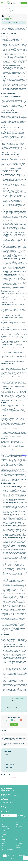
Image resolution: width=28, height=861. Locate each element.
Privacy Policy (19, 843)
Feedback (4, 843)
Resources (9, 767)
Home (2, 8)
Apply (23, 2)
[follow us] (1, 807)
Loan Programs (10, 764)
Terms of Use (18, 841)
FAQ (2, 836)
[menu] (2, 3)
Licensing (18, 847)
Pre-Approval (4, 822)
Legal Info (18, 845)
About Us (4, 841)
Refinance (18, 707)
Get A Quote (4, 826)
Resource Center (5, 828)
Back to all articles (7, 781)
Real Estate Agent (19, 822)
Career (17, 824)
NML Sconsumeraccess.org (7, 849)
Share (15, 724)
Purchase (9, 707)
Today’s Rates (4, 834)
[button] (8, 720)
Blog (7, 754)
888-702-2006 (5, 799)
